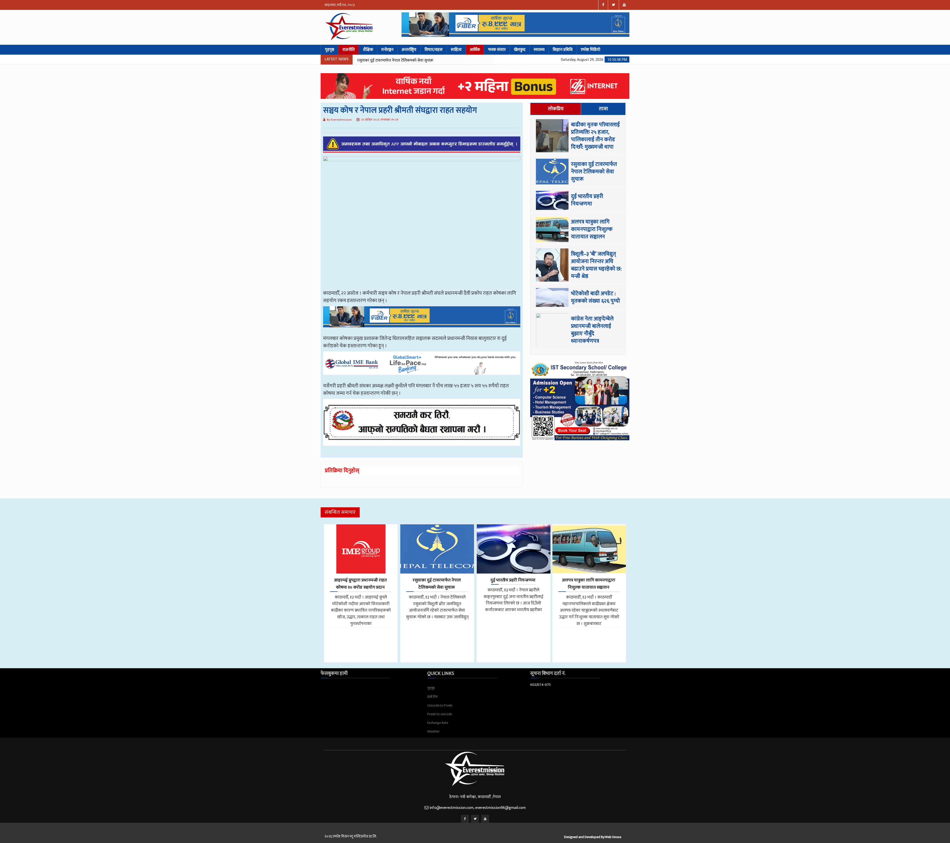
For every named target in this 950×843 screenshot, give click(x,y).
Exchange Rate (437, 723)
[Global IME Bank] (421, 367)
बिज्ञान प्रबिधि (562, 49)
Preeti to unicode (439, 714)
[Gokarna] (421, 426)
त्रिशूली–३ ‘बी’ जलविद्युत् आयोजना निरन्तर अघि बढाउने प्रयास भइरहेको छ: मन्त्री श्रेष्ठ (596, 265)
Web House (613, 837)
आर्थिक (475, 49)
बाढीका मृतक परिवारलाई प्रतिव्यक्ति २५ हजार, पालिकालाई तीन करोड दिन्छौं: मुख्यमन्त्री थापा (595, 136)
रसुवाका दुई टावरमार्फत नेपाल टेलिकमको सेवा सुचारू (594, 172)
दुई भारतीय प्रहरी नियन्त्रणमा (377, 60)
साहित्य (456, 49)
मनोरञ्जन (387, 49)
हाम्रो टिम (432, 697)
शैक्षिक (368, 49)
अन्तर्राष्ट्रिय (409, 49)
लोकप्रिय (556, 109)
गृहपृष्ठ (329, 49)
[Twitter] (475, 819)
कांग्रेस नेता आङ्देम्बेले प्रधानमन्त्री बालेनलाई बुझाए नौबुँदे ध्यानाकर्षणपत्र (592, 330)
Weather (433, 731)
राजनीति (348, 49)
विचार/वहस (434, 49)
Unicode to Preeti (439, 705)
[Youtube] (485, 819)
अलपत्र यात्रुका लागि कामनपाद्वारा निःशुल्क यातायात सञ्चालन (591, 229)
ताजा (603, 109)
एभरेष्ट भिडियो (590, 49)
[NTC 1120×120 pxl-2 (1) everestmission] (421, 320)
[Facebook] (465, 819)
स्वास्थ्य (539, 49)
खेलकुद (519, 49)
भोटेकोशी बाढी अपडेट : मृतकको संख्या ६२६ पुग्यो (595, 297)
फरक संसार (497, 49)
